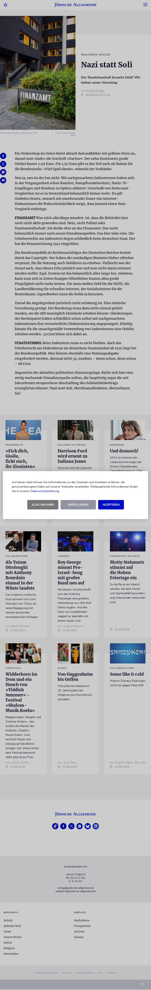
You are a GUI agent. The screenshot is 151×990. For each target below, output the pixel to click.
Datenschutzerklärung (44, 491)
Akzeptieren (111, 504)
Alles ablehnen (43, 504)
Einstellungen (78, 504)
